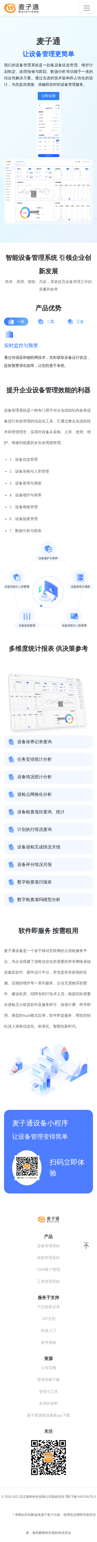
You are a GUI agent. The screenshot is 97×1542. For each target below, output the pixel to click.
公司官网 (48, 1368)
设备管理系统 (48, 1246)
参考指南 (48, 1342)
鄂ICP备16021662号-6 (80, 1497)
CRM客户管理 (48, 1270)
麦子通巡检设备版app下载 (48, 1415)
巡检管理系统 (48, 1258)
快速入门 (48, 1331)
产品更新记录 (48, 1307)
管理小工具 (48, 1392)
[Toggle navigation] (86, 8)
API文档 (49, 1319)
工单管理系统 (48, 1282)
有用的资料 (48, 1403)
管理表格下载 (48, 1380)
